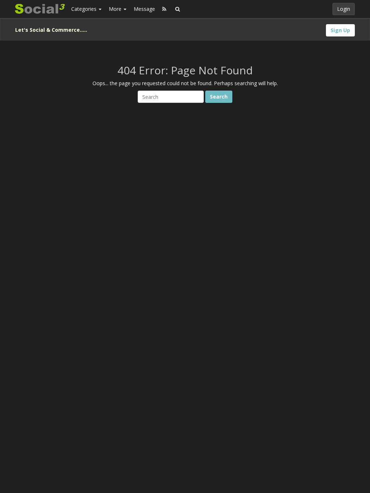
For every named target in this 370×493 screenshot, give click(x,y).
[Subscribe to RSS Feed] (164, 9)
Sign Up (340, 30)
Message (144, 8)
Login (343, 8)
